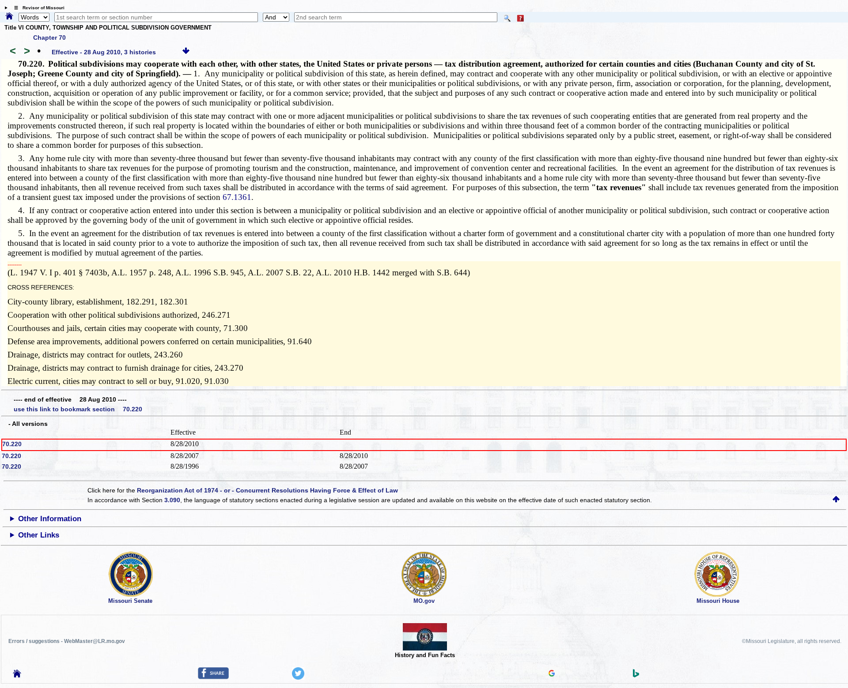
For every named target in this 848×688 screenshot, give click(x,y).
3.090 (172, 500)
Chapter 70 (49, 37)
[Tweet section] (298, 677)
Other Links (38, 535)
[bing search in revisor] (636, 675)
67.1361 (237, 197)
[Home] (9, 16)
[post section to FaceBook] (213, 676)
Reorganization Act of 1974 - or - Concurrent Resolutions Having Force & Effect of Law (267, 490)
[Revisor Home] (17, 675)
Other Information (49, 519)
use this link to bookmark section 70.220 (78, 409)
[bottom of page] (185, 52)
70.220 (12, 443)
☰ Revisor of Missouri (37, 7)
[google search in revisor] (552, 674)
